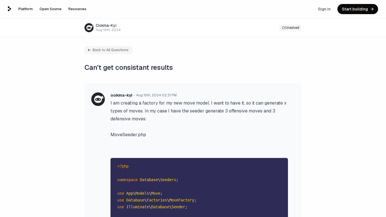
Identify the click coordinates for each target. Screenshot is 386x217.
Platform (25, 8)
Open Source (51, 8)
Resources (77, 8)
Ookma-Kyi (106, 25)
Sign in (324, 9)
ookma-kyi (121, 95)
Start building (355, 9)
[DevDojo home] (9, 8)
